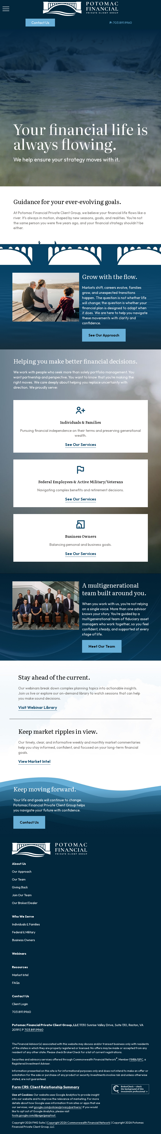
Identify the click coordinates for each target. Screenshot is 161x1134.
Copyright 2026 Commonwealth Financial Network (78, 1122)
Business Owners (23, 940)
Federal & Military (23, 932)
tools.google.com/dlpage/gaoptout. (34, 1115)
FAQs (16, 983)
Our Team (19, 879)
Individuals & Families (26, 924)
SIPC (140, 1059)
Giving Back (20, 887)
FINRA (132, 1059)
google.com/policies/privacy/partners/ (57, 1107)
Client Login (20, 1004)
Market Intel (20, 975)
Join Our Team (22, 895)
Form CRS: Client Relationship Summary (45, 1087)
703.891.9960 (121, 23)
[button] (40, 22)
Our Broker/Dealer (25, 903)
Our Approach (21, 871)
